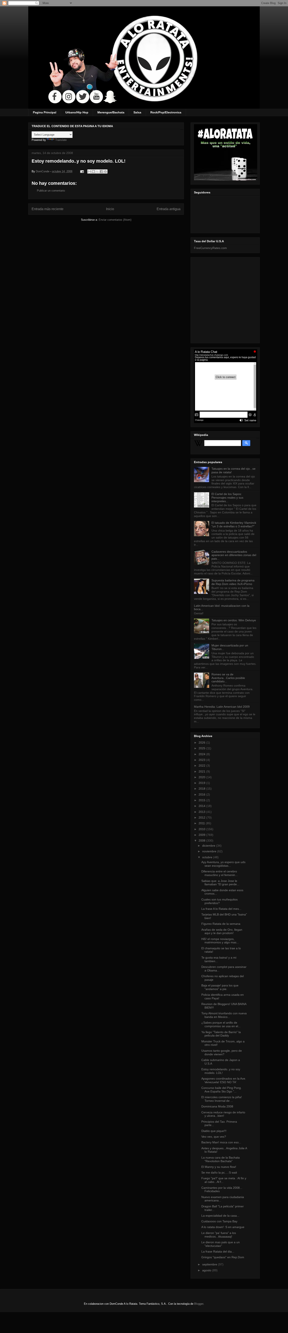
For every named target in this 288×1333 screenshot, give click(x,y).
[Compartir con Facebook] (101, 171)
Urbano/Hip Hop (76, 112)
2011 (202, 823)
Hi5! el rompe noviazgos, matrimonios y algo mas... (220, 940)
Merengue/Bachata (110, 112)
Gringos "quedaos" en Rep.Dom (222, 1257)
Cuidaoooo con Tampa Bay (219, 1221)
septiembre (210, 1264)
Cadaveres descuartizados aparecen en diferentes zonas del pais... (233, 555)
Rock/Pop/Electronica (165, 112)
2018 (202, 788)
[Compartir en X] (97, 171)
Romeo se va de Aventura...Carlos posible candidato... (228, 678)
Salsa (137, 112)
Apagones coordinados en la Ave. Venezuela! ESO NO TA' (223, 1080)
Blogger (198, 1303)
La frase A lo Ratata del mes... (221, 908)
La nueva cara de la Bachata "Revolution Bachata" (220, 1159)
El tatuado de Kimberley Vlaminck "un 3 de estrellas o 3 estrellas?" (233, 524)
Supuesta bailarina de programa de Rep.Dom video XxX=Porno (232, 582)
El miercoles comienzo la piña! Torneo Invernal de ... (221, 1098)
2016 (202, 794)
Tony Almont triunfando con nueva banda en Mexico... (224, 1015)
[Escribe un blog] (93, 171)
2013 (202, 811)
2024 (202, 754)
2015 (202, 800)
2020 (202, 777)
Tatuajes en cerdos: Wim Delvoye (233, 620)
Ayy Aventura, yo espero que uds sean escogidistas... (223, 863)
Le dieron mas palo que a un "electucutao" (220, 1244)
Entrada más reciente (47, 209)
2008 (202, 840)
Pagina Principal (44, 112)
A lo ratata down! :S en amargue (222, 1227)
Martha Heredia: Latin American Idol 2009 (222, 706)
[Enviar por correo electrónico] (89, 171)
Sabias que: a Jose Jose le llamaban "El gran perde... (220, 882)
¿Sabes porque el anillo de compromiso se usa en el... (221, 1024)
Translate (61, 139)
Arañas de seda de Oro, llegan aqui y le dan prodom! (221, 931)
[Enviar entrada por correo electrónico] (82, 171)
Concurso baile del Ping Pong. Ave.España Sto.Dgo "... (221, 1089)
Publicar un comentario (51, 190)
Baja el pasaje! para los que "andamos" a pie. (219, 987)
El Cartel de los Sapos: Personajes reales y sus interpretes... (227, 497)
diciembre (209, 845)
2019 (202, 783)
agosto (207, 1270)
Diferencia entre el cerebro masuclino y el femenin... (219, 873)
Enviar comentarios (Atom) (115, 219)
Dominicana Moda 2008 (217, 1106)
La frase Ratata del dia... (217, 1251)
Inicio (110, 209)
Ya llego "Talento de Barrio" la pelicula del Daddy (221, 1033)
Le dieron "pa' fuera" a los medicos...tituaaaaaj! (218, 1234)
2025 (202, 748)
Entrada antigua (168, 209)
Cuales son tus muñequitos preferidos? (219, 901)
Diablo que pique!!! (213, 1131)
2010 (202, 829)
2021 (202, 771)
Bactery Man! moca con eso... (221, 1142)
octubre (207, 857)
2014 (202, 806)
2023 (202, 760)
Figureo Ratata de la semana (220, 923)
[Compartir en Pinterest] (105, 171)
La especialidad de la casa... (220, 1215)
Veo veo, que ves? (213, 1136)
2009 (202, 835)
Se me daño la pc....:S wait (219, 1172)
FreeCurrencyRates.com (210, 248)
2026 (202, 742)
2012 (202, 817)
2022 (202, 765)
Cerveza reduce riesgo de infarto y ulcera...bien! (223, 1114)
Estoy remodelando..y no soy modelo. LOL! (220, 1071)
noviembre (209, 851)
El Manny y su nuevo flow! (218, 1166)
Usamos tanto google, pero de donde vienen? (221, 1052)
